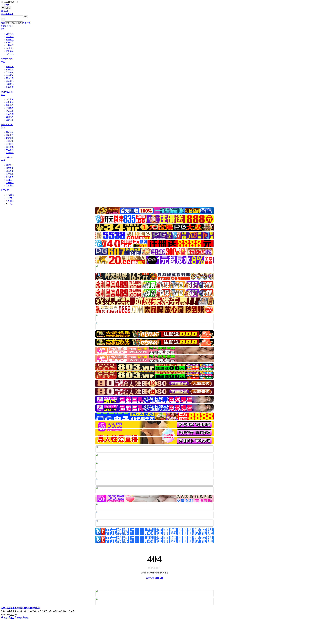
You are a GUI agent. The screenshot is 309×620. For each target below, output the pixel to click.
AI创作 (10, 195)
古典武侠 (10, 102)
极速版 (10, 201)
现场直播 (10, 171)
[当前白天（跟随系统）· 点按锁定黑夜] (3, 19)
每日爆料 (10, 186)
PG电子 (9, 180)
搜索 (25, 17)
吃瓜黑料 (10, 51)
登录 (3, 11)
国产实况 (10, 34)
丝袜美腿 (10, 72)
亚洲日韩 (10, 40)
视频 (8, 23)
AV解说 (9, 48)
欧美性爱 (10, 42)
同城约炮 (10, 132)
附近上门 (10, 135)
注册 (7, 11)
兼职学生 (10, 138)
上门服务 (10, 144)
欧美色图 (10, 70)
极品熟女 (10, 87)
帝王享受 (10, 150)
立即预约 (10, 153)
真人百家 (10, 177)
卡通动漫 (10, 45)
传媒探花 (10, 37)
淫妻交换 (10, 120)
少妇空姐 (10, 141)
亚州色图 (10, 67)
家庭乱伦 (10, 111)
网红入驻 (10, 165)
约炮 (24, 23)
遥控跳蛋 (10, 174)
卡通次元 (10, 84)
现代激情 (10, 99)
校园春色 (10, 108)
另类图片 (10, 81)
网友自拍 (10, 168)
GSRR (12, 615)
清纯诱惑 (10, 78)
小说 (20, 23)
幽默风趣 (10, 117)
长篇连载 (10, 114)
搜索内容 (159, 578)
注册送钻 (10, 183)
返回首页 (150, 578)
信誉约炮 (10, 147)
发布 (9, 198)
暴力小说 (10, 105)
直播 (28, 23)
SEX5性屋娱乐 (7, 14)
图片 (14, 23)
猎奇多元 (10, 54)
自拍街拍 (10, 75)
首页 (3, 23)
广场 (9, 204)
